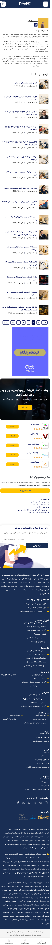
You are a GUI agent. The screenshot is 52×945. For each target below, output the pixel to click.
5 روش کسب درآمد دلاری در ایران (26, 83)
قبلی (44, 322)
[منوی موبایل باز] (45, 4)
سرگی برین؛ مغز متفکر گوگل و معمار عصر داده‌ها (20, 188)
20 (12, 322)
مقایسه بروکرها (25, 490)
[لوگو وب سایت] (25, 4)
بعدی (6, 322)
